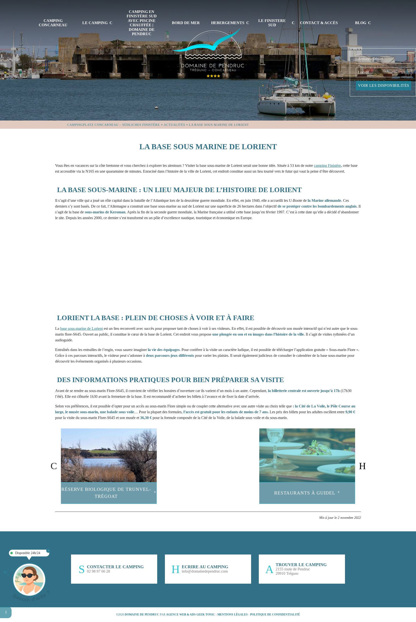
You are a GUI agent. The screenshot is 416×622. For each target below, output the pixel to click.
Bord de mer (186, 23)
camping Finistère (327, 165)
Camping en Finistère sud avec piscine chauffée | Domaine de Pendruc (142, 23)
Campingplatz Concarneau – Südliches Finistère (113, 125)
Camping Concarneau (53, 23)
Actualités (174, 125)
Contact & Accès (319, 23)
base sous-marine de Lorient (81, 328)
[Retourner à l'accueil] (208, 52)
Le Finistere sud (272, 23)
